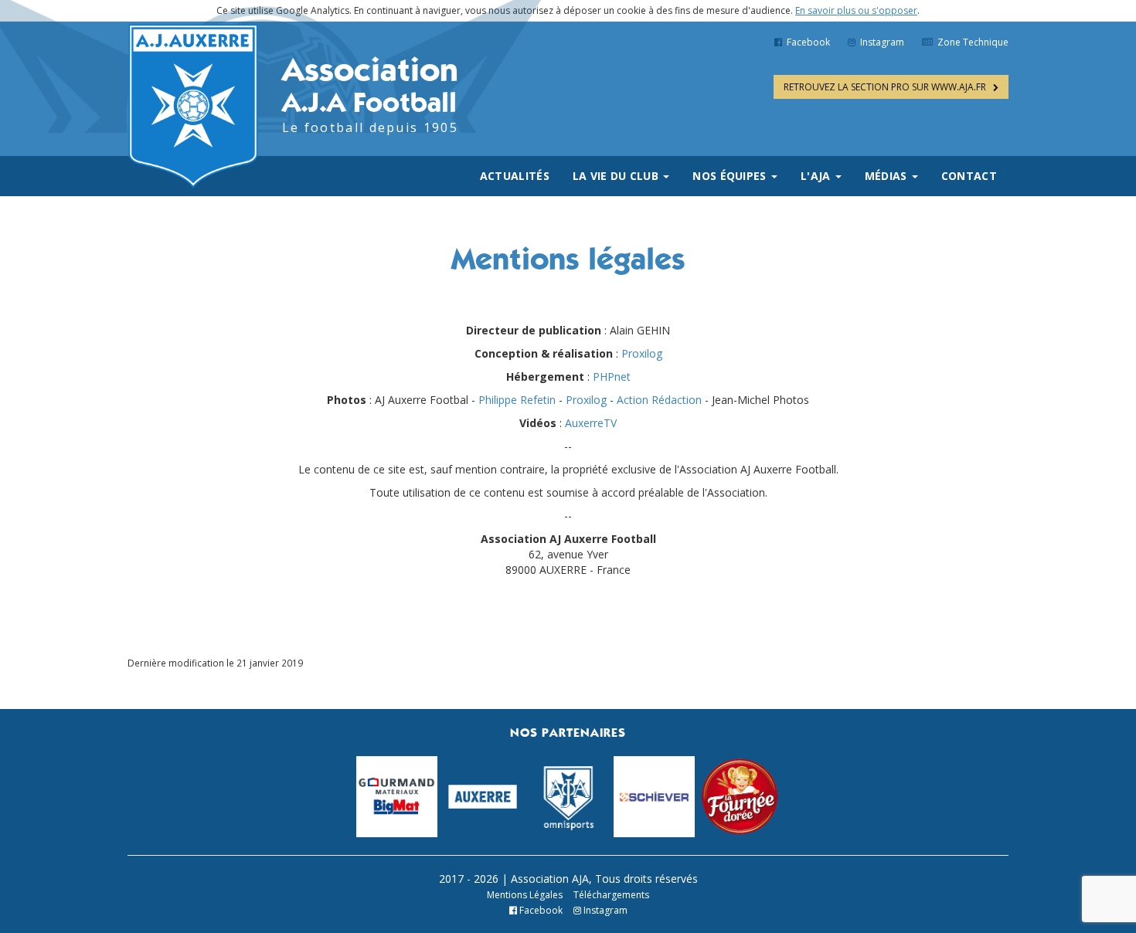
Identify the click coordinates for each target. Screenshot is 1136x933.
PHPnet (612, 376)
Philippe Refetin (517, 399)
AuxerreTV (591, 423)
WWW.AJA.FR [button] (886, 86)
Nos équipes (731, 175)
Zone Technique (971, 42)
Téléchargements (611, 894)
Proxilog (641, 353)
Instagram (881, 42)
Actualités (514, 175)
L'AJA (817, 175)
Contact (969, 175)
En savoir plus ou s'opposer (856, 10)
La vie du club (617, 175)
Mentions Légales (525, 894)
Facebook (807, 42)
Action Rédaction (659, 399)
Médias (887, 175)
